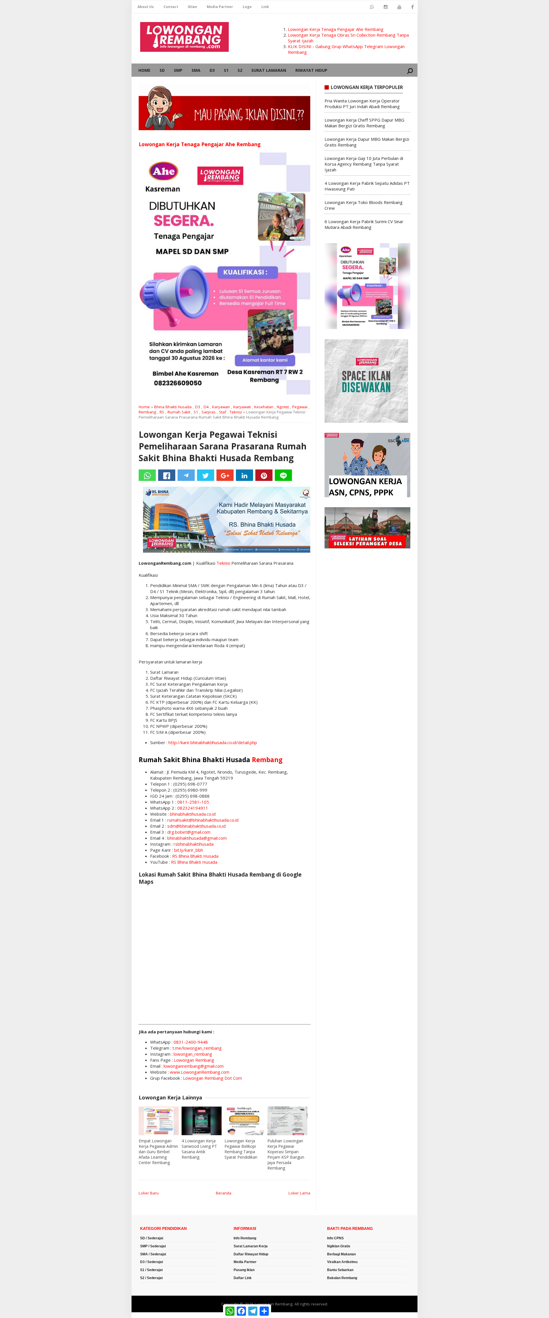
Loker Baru (149, 1193)
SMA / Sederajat (153, 1254)
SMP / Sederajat (153, 1246)
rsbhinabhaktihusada (194, 844)
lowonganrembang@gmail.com (194, 1066)
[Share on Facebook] (166, 475)
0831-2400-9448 (191, 1042)
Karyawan (221, 406)
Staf (222, 412)
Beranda (223, 1193)
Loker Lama (299, 1193)
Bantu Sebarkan (340, 1270)
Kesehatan (263, 406)
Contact (171, 6)
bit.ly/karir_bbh (188, 850)
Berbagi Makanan (341, 1254)
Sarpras (209, 412)
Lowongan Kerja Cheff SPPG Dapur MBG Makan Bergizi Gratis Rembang (364, 122)
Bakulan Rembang (342, 1278)
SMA (196, 70)
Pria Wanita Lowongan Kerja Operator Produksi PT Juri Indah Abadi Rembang (362, 103)
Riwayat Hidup (311, 70)
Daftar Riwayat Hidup (251, 1254)
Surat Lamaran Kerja (251, 1246)
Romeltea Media (148, 1315)
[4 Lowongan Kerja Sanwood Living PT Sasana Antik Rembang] (202, 1121)
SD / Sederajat (151, 1238)
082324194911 (192, 808)
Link (265, 6)
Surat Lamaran (268, 70)
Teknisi (236, 412)
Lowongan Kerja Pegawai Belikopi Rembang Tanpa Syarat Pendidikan (240, 1149)
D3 (212, 70)
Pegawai (299, 406)
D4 (206, 406)
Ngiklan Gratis (338, 1246)
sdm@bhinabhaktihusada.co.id (196, 826)
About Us (146, 6)
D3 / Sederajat (151, 1262)
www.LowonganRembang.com (199, 1072)
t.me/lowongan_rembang (197, 1048)
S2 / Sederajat (151, 1278)
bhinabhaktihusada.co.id (193, 814)
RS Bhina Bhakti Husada (195, 856)
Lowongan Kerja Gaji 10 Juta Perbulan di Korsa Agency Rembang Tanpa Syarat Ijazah (364, 164)
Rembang (147, 412)
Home (144, 70)
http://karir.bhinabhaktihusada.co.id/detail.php (212, 742)
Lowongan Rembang (194, 1060)
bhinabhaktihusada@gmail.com (197, 838)
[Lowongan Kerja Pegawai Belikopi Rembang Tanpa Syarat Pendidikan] (244, 1121)
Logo (247, 6)
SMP (178, 70)
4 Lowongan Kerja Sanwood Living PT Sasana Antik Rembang (199, 1149)
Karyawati (242, 406)
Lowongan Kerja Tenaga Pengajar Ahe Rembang (335, 29)
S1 (226, 70)
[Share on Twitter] (205, 475)
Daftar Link (243, 1278)
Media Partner (220, 6)
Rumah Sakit (179, 412)
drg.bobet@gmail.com (188, 832)
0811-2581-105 (193, 802)
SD (162, 70)
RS (162, 412)
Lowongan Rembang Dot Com (212, 1078)
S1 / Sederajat (151, 1270)
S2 (240, 70)
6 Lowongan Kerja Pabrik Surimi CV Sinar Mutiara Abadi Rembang (364, 224)
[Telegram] (186, 475)
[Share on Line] (283, 475)
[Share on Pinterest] (263, 475)
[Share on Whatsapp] (147, 475)
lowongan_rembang (193, 1054)
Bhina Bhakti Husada (173, 406)
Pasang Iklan (244, 1270)
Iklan (192, 6)
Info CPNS (335, 1238)
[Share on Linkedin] (244, 475)
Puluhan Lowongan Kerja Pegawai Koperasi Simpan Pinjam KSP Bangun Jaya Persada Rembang (285, 1154)
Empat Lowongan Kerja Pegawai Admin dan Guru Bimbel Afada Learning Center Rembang (158, 1151)
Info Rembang (245, 1238)
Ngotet (283, 406)
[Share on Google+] (225, 475)
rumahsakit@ (180, 820)
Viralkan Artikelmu (342, 1262)
